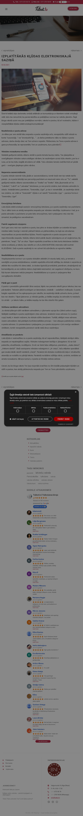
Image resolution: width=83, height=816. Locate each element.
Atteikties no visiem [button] (40, 419)
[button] (17, 419)
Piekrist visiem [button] (63, 419)
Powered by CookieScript (65, 424)
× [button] (75, 392)
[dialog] (41, 408)
